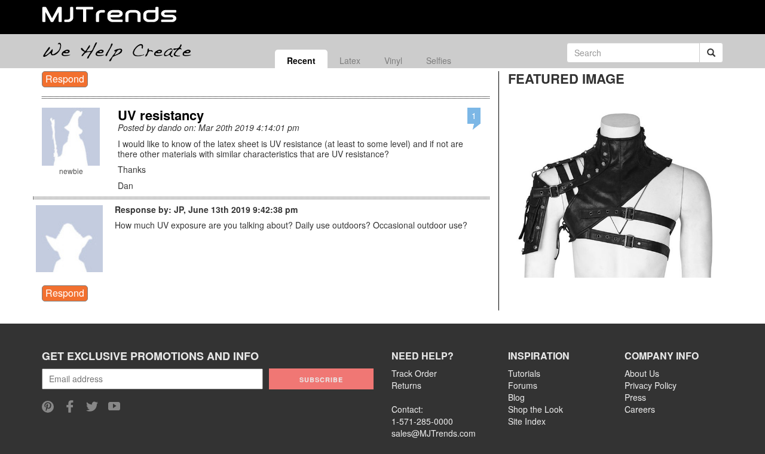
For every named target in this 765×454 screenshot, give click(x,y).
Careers (640, 409)
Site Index (527, 421)
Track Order (414, 373)
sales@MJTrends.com (433, 433)
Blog (516, 397)
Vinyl (393, 60)
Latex (349, 60)
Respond (64, 79)
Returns (406, 385)
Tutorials (524, 373)
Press (635, 397)
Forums (522, 385)
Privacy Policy (651, 385)
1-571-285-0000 (422, 421)
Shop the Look (535, 409)
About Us (642, 373)
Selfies (438, 60)
